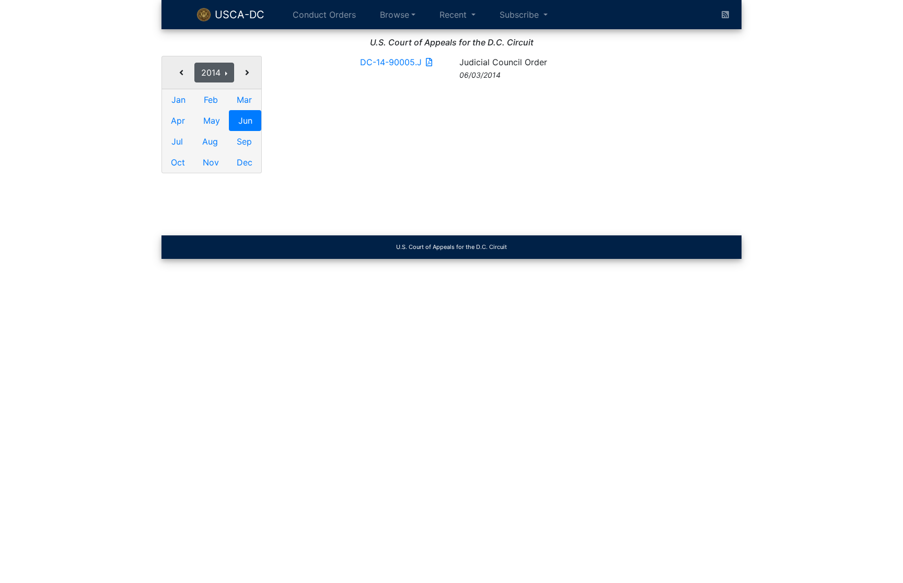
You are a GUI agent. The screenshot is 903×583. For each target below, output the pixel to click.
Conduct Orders (324, 14)
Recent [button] (454, 14)
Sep (244, 141)
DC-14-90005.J (391, 62)
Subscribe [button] (520, 14)
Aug (210, 141)
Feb (211, 99)
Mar (244, 99)
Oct (178, 162)
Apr (178, 120)
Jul (177, 141)
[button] (181, 72)
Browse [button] (394, 14)
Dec (244, 162)
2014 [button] (212, 72)
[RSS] (725, 14)
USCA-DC (238, 14)
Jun (245, 120)
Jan (178, 99)
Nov (211, 162)
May (211, 120)
